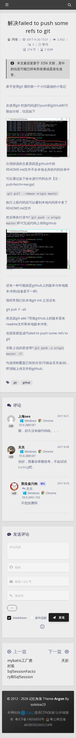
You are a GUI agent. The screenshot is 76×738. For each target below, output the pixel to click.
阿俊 (15, 39)
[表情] (42, 626)
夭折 (65, 660)
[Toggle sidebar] (6, 5)
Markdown (20, 618)
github (26, 382)
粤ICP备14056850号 (29, 719)
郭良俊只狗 (29, 483)
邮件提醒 (41, 618)
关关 (21, 447)
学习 (45, 44)
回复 (63, 434)
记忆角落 (35, 698)
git (15, 382)
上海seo (24, 416)
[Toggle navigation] (69, 5)
